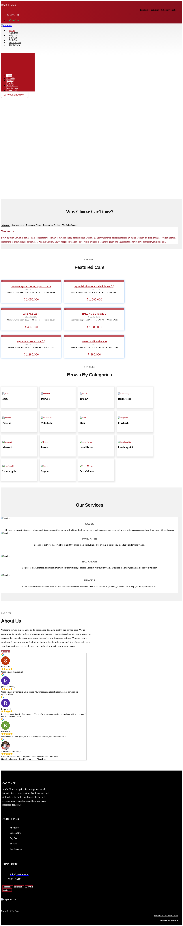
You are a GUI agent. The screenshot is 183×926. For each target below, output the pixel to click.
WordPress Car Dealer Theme (166, 916)
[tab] (5, 225)
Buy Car (13, 38)
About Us (13, 33)
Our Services (15, 42)
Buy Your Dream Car (14, 95)
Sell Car (13, 40)
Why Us (13, 35)
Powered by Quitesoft (169, 920)
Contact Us (14, 45)
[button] (58, 50)
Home (12, 30)
